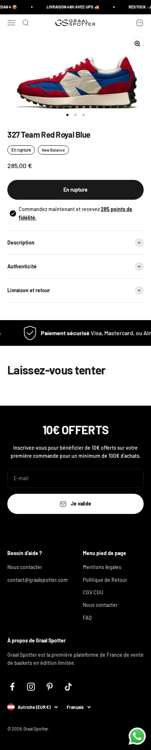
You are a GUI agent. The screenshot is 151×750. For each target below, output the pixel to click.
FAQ (87, 618)
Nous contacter (24, 567)
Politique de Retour (105, 580)
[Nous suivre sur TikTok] (68, 687)
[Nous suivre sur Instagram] (31, 687)
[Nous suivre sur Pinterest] (50, 687)
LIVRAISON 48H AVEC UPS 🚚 (71, 6)
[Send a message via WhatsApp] (137, 736)
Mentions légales (102, 567)
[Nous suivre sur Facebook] (12, 687)
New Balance (53, 150)
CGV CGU (93, 592)
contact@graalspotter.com (37, 580)
